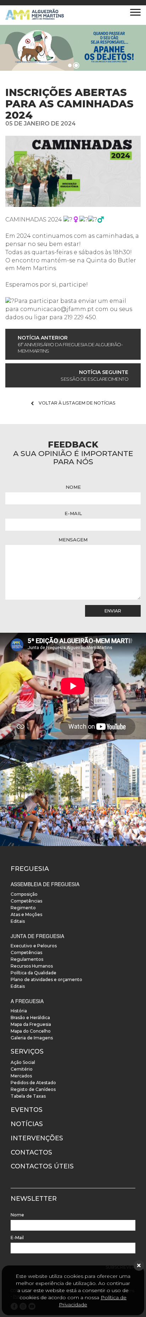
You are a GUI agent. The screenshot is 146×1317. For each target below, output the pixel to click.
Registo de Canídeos (33, 1089)
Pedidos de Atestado (33, 1082)
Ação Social (23, 1062)
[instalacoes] (73, 792)
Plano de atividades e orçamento (46, 979)
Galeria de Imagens (32, 1037)
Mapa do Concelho (31, 1031)
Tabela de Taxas (28, 1096)
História (19, 1010)
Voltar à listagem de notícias (76, 403)
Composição (24, 894)
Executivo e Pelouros (34, 945)
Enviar (113, 611)
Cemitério (22, 1069)
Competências (26, 901)
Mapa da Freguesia (31, 1024)
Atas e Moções (26, 914)
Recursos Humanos (32, 966)
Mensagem (73, 539)
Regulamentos (27, 959)
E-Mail (73, 513)
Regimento (23, 907)
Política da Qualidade (33, 972)
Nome (73, 487)
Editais (18, 921)
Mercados (21, 1075)
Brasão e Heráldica (30, 1017)
